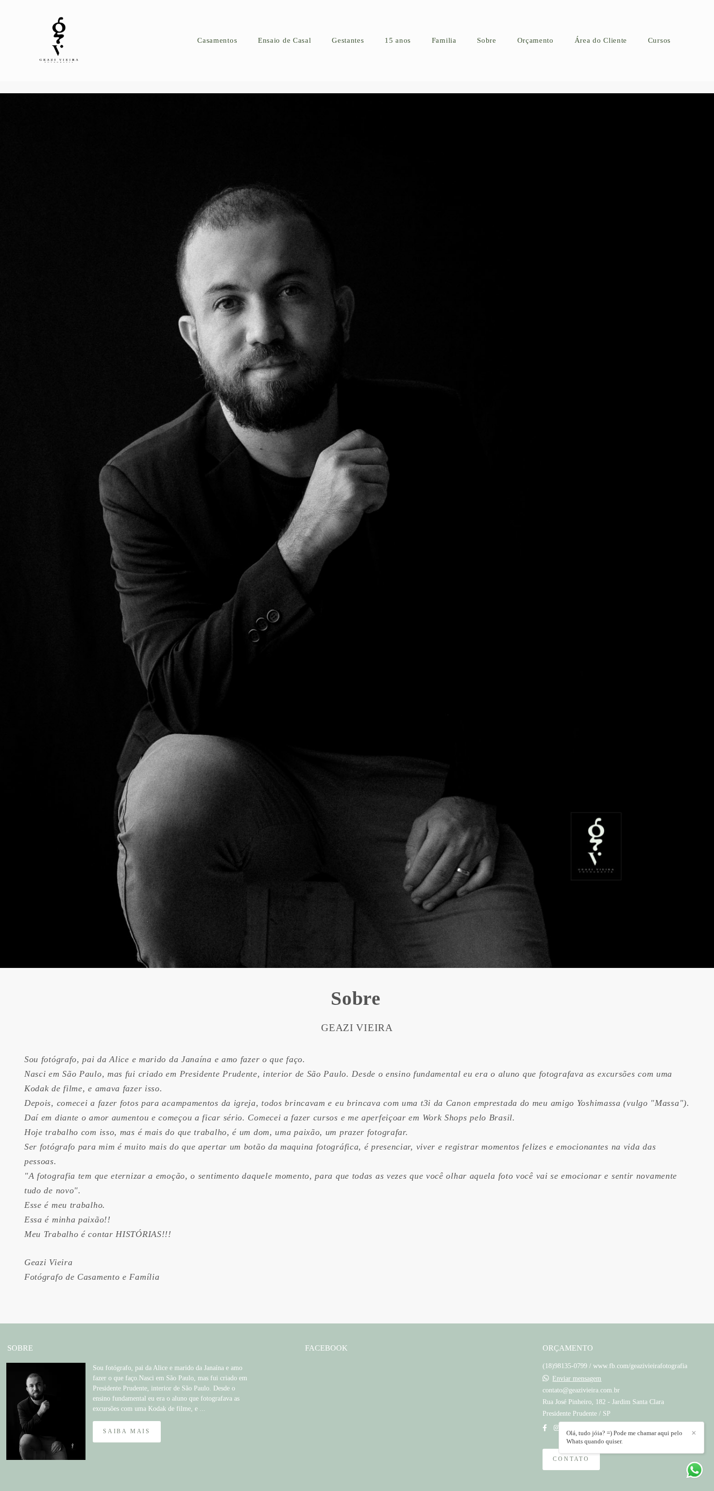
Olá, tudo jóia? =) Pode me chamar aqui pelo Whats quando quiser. (624, 1437)
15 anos (398, 40)
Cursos (659, 40)
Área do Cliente (601, 40)
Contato (571, 1459)
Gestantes (348, 40)
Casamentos (217, 40)
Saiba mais (127, 1431)
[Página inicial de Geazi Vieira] (66, 41)
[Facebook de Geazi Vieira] (545, 1428)
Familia (444, 40)
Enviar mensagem (576, 1378)
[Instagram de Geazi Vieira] (557, 1428)
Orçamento (535, 40)
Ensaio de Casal (284, 40)
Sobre (486, 40)
